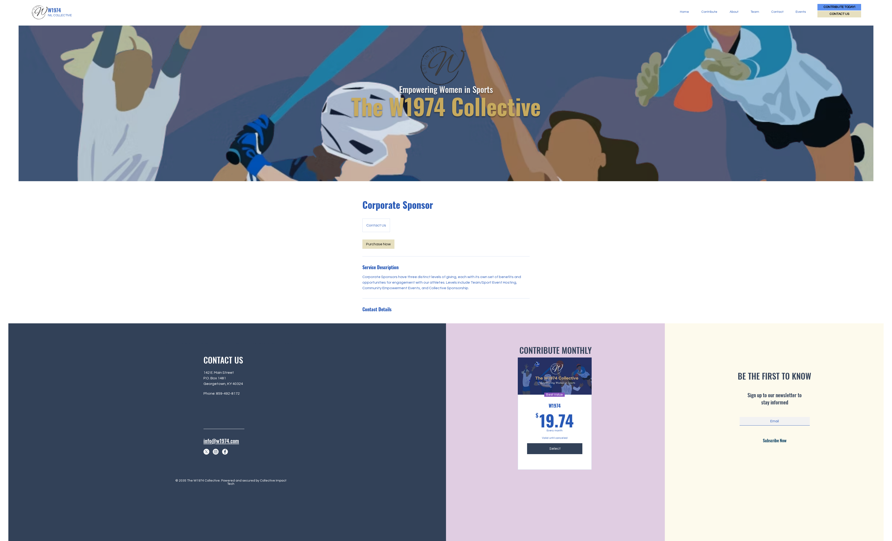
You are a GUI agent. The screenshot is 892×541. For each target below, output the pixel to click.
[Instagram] (216, 452)
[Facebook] (225, 452)
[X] (206, 452)
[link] (378, 244)
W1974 (54, 10)
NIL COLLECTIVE (60, 15)
